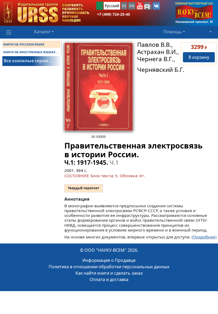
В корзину (198, 57)
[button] (140, 6)
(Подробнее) (204, 236)
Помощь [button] (173, 32)
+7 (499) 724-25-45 (113, 14)
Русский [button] (112, 5)
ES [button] (124, 5)
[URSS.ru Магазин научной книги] (46, 13)
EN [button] (131, 5)
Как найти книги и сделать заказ (109, 273)
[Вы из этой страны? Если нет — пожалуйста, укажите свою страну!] (99, 6)
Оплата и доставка (109, 279)
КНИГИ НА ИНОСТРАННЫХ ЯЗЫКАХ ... (30, 52)
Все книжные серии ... (28, 61)
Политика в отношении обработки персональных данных (109, 267)
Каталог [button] (42, 32)
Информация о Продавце (109, 260)
